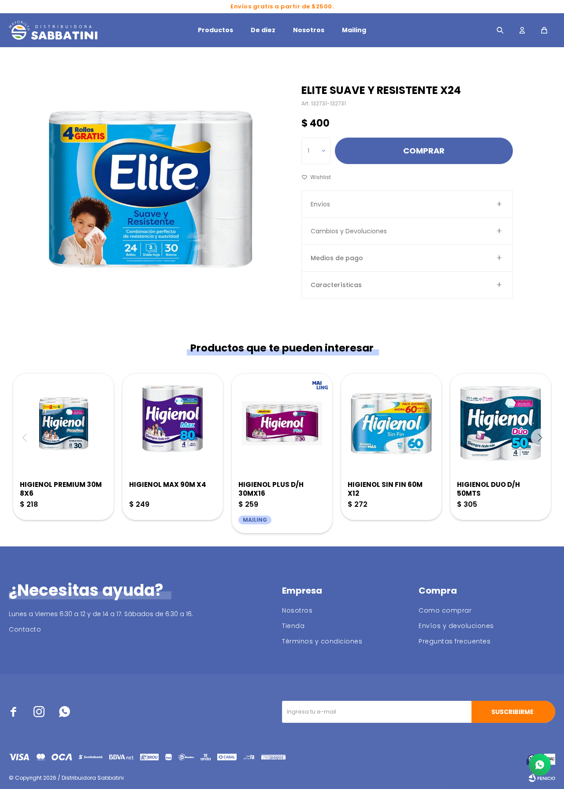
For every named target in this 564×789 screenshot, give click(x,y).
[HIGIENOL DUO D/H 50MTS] (500, 423)
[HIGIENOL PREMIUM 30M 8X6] (63, 423)
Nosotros (308, 30)
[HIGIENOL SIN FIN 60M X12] (391, 423)
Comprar (424, 150)
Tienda (293, 625)
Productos (215, 30)
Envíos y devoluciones (456, 625)
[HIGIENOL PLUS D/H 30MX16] (282, 423)
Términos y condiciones (322, 641)
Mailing (354, 30)
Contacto (25, 629)
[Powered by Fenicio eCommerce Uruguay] (542, 778)
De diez (263, 30)
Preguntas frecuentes (454, 641)
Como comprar (445, 610)
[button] (500, 30)
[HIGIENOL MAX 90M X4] (172, 423)
